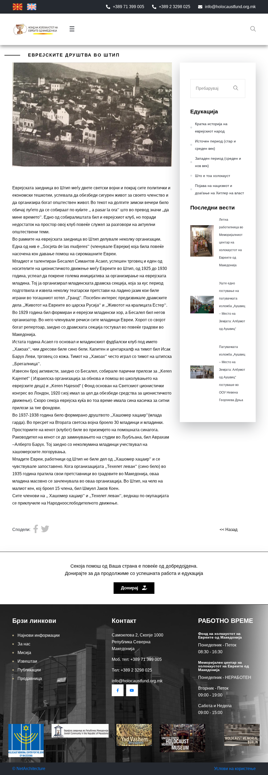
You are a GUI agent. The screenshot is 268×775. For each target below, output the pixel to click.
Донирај (130, 587)
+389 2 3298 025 (174, 6)
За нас (24, 644)
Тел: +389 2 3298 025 (132, 670)
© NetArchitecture (28, 768)
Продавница (30, 678)
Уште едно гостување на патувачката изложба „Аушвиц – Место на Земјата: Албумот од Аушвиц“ (232, 306)
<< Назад (228, 529)
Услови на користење (235, 768)
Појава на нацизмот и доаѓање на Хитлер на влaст (219, 189)
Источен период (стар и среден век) (215, 145)
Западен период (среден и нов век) (218, 162)
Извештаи (27, 661)
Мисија (24, 652)
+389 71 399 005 (128, 6)
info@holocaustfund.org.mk (230, 6)
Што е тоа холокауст (212, 176)
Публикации (29, 670)
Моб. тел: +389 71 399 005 (137, 659)
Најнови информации (39, 635)
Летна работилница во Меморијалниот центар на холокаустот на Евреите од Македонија (231, 242)
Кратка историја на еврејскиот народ (211, 127)
